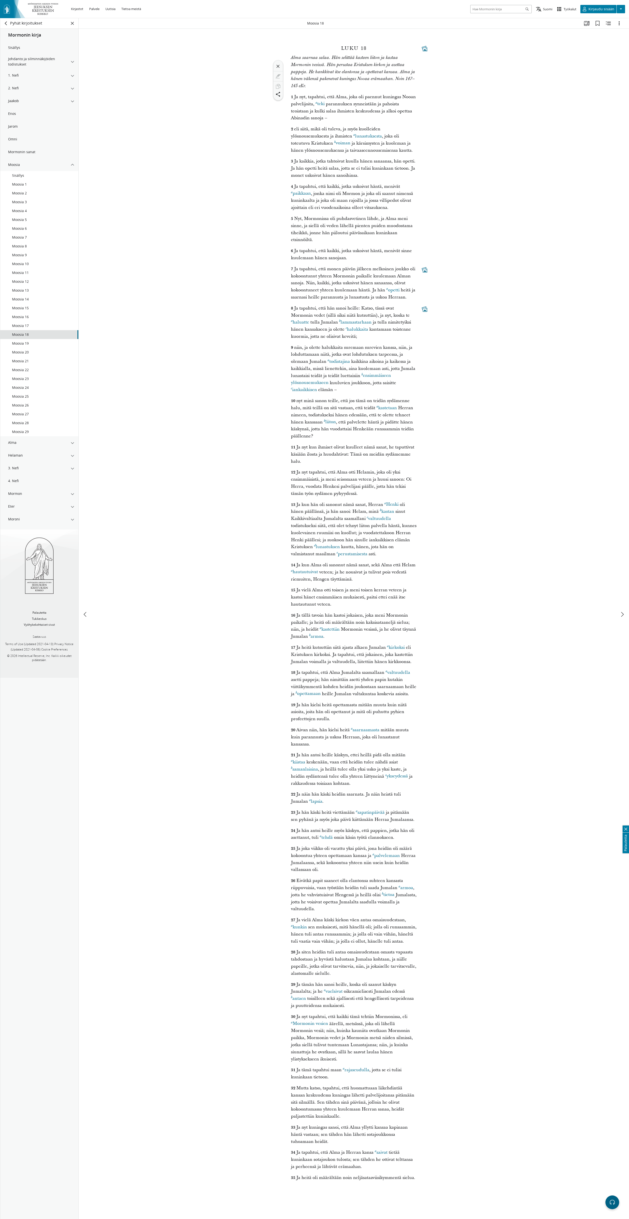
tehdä (327, 837)
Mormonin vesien (310, 1024)
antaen (299, 998)
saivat (381, 1152)
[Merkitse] (278, 76)
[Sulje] (278, 66)
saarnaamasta (366, 730)
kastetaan (387, 408)
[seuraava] (622, 614)
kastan (387, 511)
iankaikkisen (304, 390)
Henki (392, 504)
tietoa (388, 895)
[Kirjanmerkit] (597, 23)
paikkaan (302, 193)
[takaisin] (6, 23)
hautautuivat (305, 572)
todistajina (339, 361)
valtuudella (379, 518)
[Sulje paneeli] (72, 23)
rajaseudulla (356, 1070)
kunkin (300, 927)
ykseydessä (397, 776)
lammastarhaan (356, 322)
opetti (394, 290)
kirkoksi (397, 647)
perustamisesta (352, 554)
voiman (343, 143)
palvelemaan (387, 856)
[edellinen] (85, 614)
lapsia (316, 801)
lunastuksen (328, 547)
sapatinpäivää (371, 812)
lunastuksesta (368, 136)
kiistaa (299, 762)
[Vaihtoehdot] (619, 23)
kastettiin (330, 629)
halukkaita (357, 329)
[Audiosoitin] (612, 1202)
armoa (317, 636)
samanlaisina (305, 769)
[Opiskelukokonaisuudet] (587, 23)
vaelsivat (334, 991)
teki (321, 104)
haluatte (301, 322)
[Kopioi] (278, 86)
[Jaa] (278, 94)
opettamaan (309, 694)
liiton (330, 422)
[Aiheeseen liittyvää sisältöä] (608, 23)
